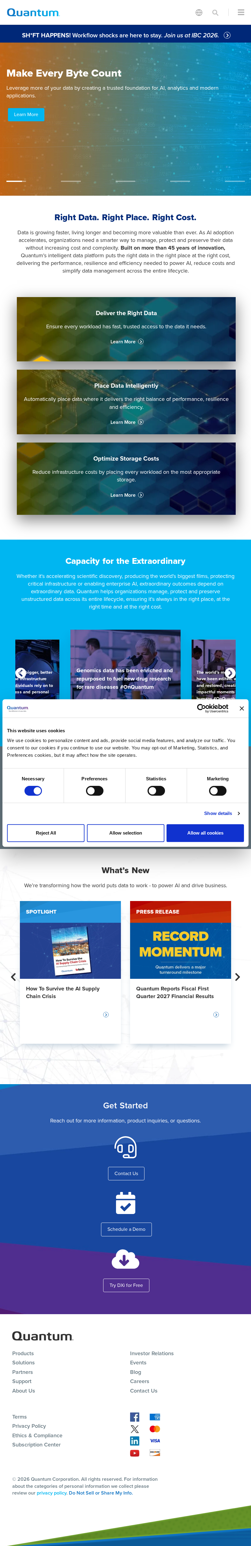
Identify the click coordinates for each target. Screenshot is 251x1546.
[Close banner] (242, 708)
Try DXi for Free (126, 1285)
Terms (19, 1417)
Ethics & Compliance (37, 1435)
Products (23, 1353)
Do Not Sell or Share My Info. (101, 1492)
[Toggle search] (215, 12)
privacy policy (51, 1492)
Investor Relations (152, 1353)
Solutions (23, 1363)
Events (138, 1363)
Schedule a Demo (126, 1229)
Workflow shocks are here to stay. (121, 35)
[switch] (94, 791)
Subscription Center (36, 1445)
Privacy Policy (29, 1426)
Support (22, 1381)
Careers (139, 1381)
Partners (22, 1372)
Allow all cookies (205, 832)
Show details (218, 813)
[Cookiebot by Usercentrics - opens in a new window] (201, 708)
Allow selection (125, 832)
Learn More (26, 114)
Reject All (46, 832)
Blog (135, 1372)
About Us (23, 1391)
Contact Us (126, 1173)
